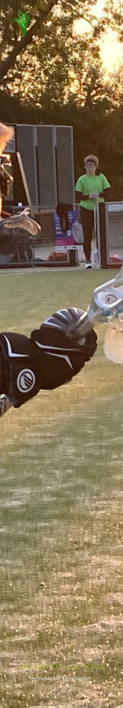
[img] (62, 43)
